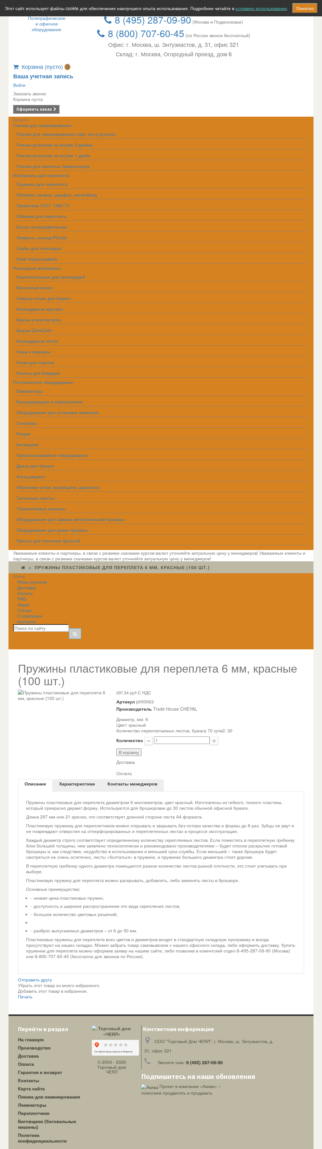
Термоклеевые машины (40, 508)
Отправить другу (35, 979)
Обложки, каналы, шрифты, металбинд (56, 195)
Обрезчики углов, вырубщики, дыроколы (58, 487)
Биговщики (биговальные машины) (47, 1124)
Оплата (26, 1064)
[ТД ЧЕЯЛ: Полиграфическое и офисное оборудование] (46, 23)
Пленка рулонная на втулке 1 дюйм (53, 155)
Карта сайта (31, 1088)
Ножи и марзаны (33, 351)
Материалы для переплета (41, 175)
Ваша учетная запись (43, 76)
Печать (25, 996)
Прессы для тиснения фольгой (48, 540)
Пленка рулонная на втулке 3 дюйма (54, 145)
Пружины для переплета (41, 184)
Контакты (26, 621)
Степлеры (26, 423)
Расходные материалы (37, 268)
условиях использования (261, 8)
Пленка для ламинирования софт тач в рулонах (66, 134)
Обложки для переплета (41, 216)
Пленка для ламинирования (42, 125)
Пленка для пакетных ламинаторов (52, 166)
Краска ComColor (34, 330)
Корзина (45, 66)
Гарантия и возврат (40, 1072)
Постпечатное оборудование (43, 382)
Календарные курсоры (39, 309)
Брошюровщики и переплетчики (49, 401)
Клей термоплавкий (36, 259)
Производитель (134, 709)
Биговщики (27, 444)
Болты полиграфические (41, 227)
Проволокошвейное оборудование (52, 455)
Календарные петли (37, 341)
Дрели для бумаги (35, 466)
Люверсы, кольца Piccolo (41, 237)
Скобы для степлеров (38, 248)
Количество (129, 740)
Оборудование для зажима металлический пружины (70, 519)
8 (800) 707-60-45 (146, 33)
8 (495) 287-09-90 (153, 19)
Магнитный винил (34, 287)
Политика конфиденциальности (42, 1138)
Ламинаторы (29, 391)
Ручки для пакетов (35, 362)
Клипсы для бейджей (38, 373)
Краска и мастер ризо (38, 319)
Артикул (125, 701)
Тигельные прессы (35, 498)
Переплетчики (33, 1113)
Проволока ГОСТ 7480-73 (42, 205)
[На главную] (23, 567)
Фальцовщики (30, 476)
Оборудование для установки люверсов (57, 412)
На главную (31, 1039)
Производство (34, 1047)
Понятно (305, 8)
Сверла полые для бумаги (43, 298)
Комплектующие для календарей (50, 277)
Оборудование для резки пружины (52, 530)
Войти (19, 85)
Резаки (23, 433)
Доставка (28, 1055)
